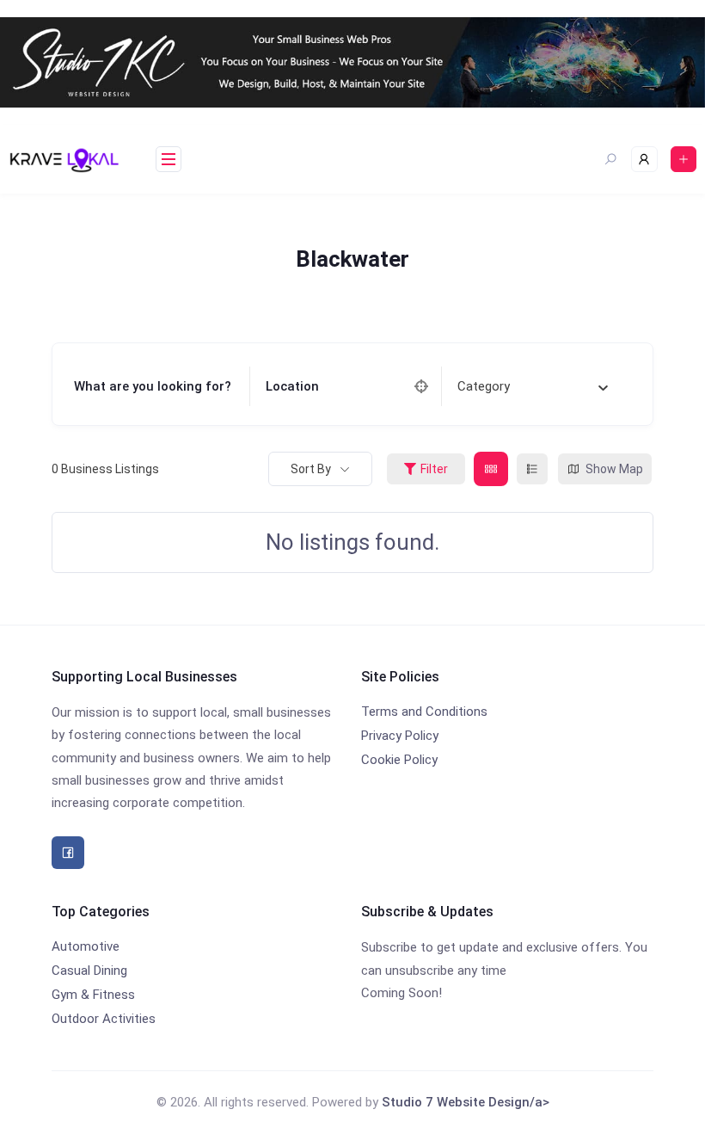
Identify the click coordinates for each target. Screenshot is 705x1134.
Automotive (86, 946)
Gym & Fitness (93, 994)
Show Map (614, 469)
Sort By (311, 469)
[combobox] (532, 386)
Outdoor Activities (104, 1018)
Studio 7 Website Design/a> (465, 1102)
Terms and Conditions (424, 711)
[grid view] (491, 469)
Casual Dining (89, 970)
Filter (434, 469)
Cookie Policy (399, 759)
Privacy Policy (399, 735)
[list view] (532, 469)
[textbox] (483, 387)
